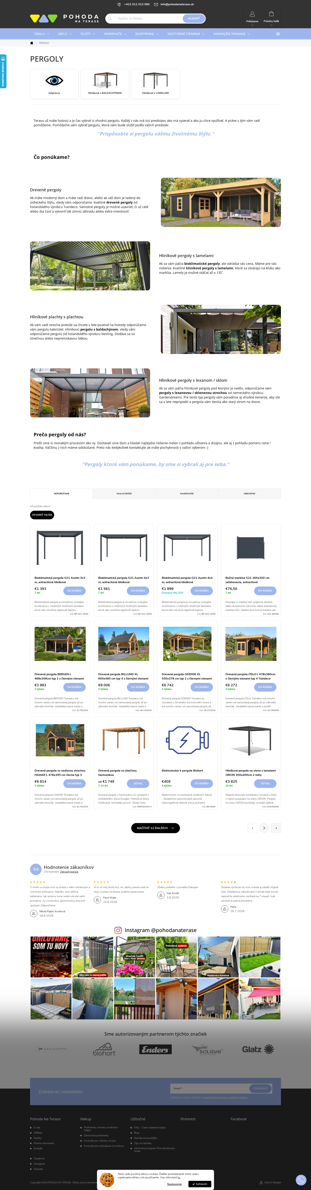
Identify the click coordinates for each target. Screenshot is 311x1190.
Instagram (39, 1163)
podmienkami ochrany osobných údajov (225, 1097)
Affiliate (38, 1132)
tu (179, 1177)
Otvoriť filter (42, 515)
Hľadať (194, 19)
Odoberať (260, 1088)
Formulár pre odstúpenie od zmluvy (104, 1146)
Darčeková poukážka (145, 1138)
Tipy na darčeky (143, 1143)
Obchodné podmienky (96, 1135)
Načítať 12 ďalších (152, 828)
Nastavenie (174, 1184)
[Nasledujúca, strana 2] (264, 828)
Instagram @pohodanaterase (161, 929)
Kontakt (38, 1148)
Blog (136, 1132)
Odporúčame (61, 493)
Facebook (39, 1158)
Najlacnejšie (124, 493)
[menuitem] (42, 33)
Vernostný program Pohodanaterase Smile (154, 1150)
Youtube (38, 1169)
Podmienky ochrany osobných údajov (101, 1129)
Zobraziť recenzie (69, 871)
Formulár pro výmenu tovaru (100, 1140)
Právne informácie (44, 1143)
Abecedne (249, 493)
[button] (301, 1180)
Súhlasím (201, 1184)
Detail (138, 783)
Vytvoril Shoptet (272, 1182)
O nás (37, 1127)
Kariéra (37, 1138)
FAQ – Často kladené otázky (150, 1127)
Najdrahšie (187, 493)
